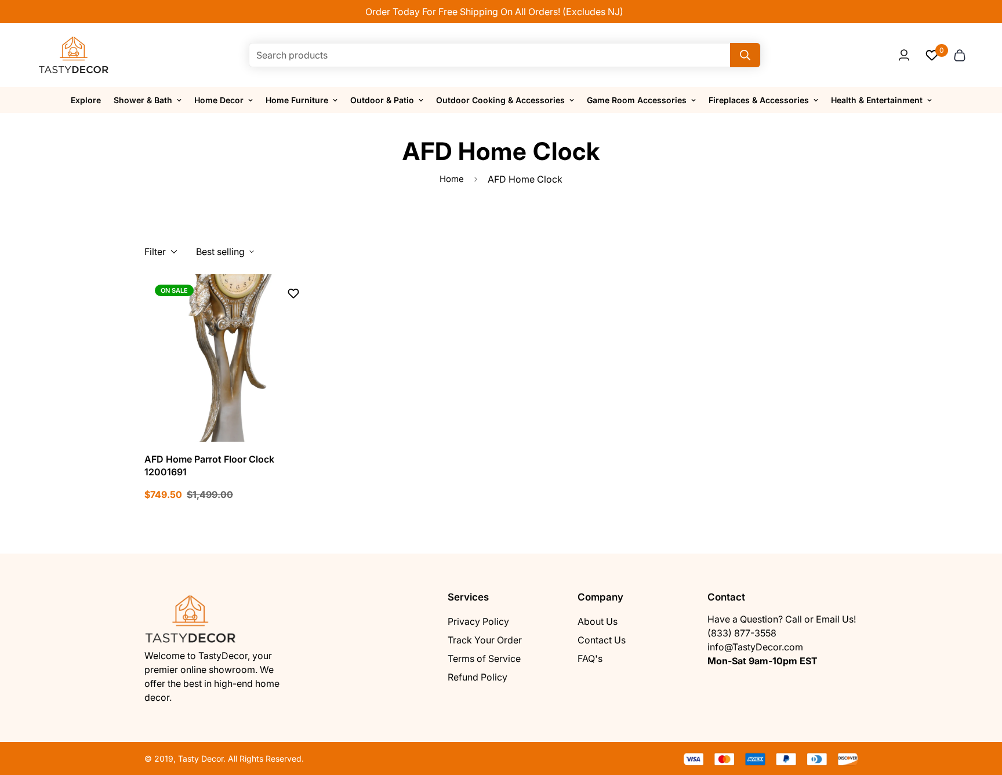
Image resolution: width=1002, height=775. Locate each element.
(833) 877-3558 (741, 633)
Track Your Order (485, 640)
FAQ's (590, 658)
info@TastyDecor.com (755, 647)
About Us (598, 621)
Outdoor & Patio (382, 100)
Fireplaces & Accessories (759, 100)
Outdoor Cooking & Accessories (500, 100)
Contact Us (602, 640)
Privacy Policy (478, 621)
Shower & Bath (143, 100)
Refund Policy (477, 677)
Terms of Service (484, 658)
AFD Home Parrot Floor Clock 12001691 (209, 465)
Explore (86, 100)
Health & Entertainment (877, 100)
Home (452, 178)
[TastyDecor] (74, 55)
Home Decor (219, 100)
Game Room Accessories (637, 100)
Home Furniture (297, 100)
